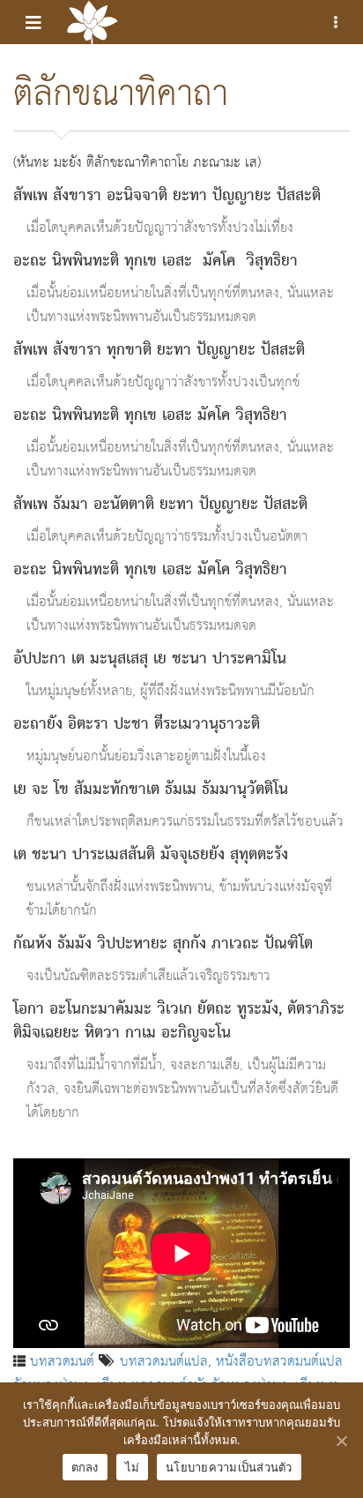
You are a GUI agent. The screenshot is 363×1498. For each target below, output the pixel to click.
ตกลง (85, 1467)
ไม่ (132, 1467)
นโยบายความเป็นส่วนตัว (229, 1467)
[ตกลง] (341, 1440)
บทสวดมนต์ (62, 1360)
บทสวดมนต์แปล (164, 1360)
